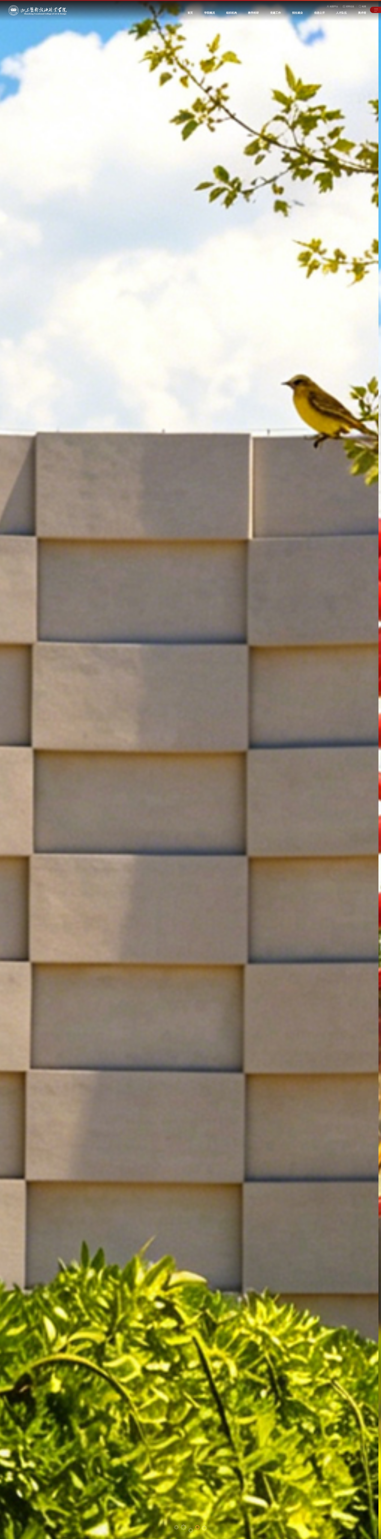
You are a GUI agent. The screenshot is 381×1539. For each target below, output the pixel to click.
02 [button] (183, 1527)
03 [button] (190, 1530)
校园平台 (334, 6)
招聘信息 (350, 6)
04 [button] (197, 1527)
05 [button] (204, 1528)
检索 (364, 6)
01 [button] (176, 1527)
